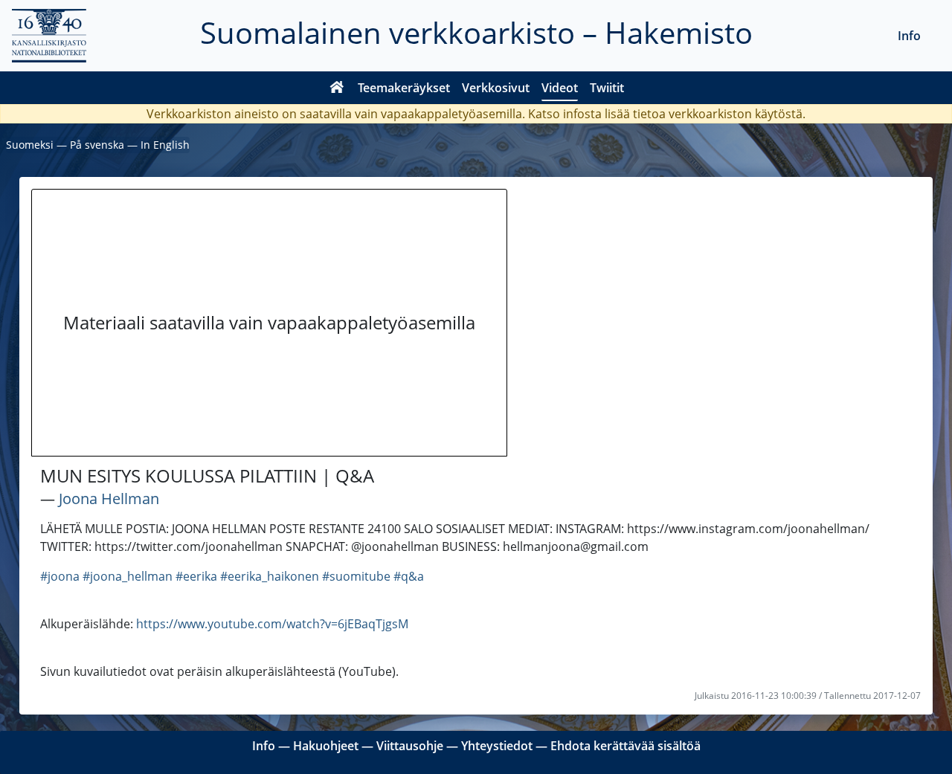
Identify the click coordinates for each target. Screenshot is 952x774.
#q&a (408, 576)
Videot (559, 88)
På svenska (97, 145)
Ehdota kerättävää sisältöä (625, 746)
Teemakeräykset (404, 88)
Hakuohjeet (325, 746)
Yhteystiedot (497, 746)
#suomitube (356, 576)
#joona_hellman (128, 576)
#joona (60, 576)
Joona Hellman (109, 498)
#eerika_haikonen (269, 576)
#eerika (196, 576)
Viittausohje (409, 746)
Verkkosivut (496, 88)
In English (165, 145)
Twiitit (607, 88)
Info (909, 36)
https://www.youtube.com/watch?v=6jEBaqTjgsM (272, 624)
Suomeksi (30, 145)
